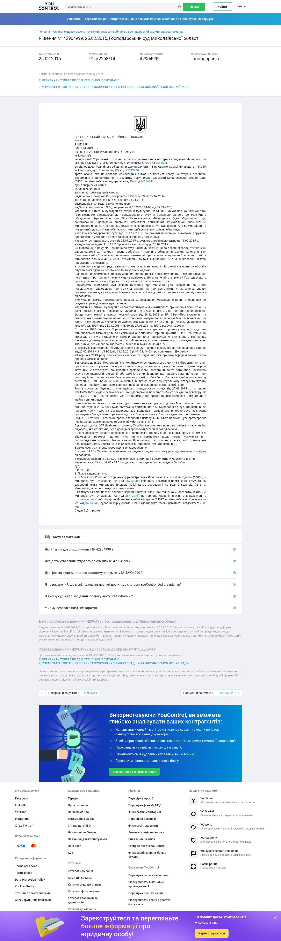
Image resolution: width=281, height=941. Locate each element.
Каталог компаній (80, 871)
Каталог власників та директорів (83, 900)
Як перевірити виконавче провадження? (146, 884)
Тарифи (73, 798)
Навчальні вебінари (82, 832)
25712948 (132, 170)
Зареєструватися (211, 933)
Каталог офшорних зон (84, 891)
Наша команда (78, 812)
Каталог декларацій (82, 909)
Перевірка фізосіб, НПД (144, 805)
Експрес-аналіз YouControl (147, 846)
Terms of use (23, 872)
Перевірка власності (142, 818)
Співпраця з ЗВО (79, 825)
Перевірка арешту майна (146, 893)
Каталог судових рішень (68, 31)
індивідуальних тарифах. (197, 19)
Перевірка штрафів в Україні (148, 875)
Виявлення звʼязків (142, 839)
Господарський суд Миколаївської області (156, 31)
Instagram (22, 818)
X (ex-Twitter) (24, 825)
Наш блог (74, 846)
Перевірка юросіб (140, 798)
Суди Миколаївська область (106, 31)
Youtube (20, 812)
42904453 (90, 693)
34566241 (162, 163)
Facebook (21, 798)
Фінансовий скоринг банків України (147, 855)
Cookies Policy (25, 886)
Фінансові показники (143, 825)
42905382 (226, 693)
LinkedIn (21, 805)
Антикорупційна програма (33, 900)
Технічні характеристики (32, 893)
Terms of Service (26, 866)
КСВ (70, 852)
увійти (222, 6)
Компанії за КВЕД (80, 877)
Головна (44, 31)
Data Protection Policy (30, 879)
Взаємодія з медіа (81, 818)
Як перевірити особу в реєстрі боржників (149, 902)
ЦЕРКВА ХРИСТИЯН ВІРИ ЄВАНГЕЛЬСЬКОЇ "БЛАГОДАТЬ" (80, 80)
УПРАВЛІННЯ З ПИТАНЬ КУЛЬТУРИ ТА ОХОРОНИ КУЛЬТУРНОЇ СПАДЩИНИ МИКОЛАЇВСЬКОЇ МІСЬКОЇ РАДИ (115, 87)
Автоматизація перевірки (146, 832)
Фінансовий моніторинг (144, 812)
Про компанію (78, 805)
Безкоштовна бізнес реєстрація (134, 771)
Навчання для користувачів (87, 839)
